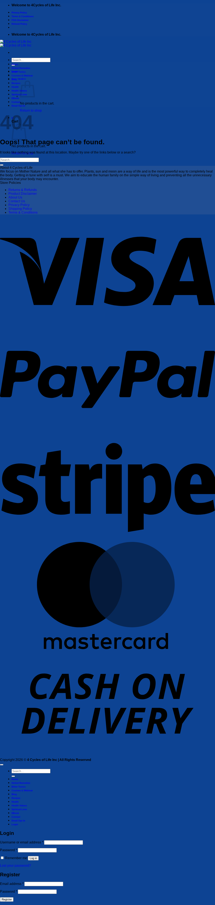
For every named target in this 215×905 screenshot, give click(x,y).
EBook (15, 98)
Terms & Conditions (23, 16)
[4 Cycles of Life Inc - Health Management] (15, 43)
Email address (12, 884)
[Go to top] (1, 764)
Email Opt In (18, 105)
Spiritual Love (19, 94)
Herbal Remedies (21, 68)
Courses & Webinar (22, 75)
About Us (15, 197)
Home (15, 64)
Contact (16, 102)
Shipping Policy (20, 208)
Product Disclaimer (22, 193)
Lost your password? (15, 865)
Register (7, 899)
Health (15, 87)
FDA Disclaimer (20, 20)
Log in (33, 858)
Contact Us (16, 201)
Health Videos (19, 90)
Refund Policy (19, 24)
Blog (14, 79)
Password (8, 850)
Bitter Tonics (19, 72)
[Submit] (1, 165)
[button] (19, 79)
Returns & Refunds (22, 190)
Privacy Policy (19, 12)
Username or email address (21, 842)
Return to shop (31, 110)
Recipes (16, 83)
